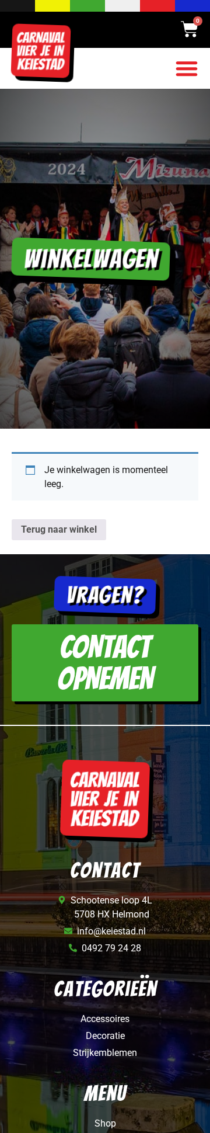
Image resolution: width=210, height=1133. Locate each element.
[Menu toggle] (186, 68)
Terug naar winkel (59, 529)
